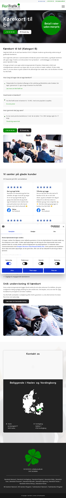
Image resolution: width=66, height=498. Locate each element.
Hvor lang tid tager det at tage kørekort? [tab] (17, 78)
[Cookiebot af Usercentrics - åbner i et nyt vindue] (52, 226)
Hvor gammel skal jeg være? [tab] (13, 110)
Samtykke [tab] (11, 231)
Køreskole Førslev (41, 483)
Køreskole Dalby (49, 479)
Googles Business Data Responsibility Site (30, 246)
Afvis (12, 270)
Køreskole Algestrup (42, 481)
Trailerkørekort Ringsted (55, 487)
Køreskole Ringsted (37, 479)
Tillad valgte (33, 270)
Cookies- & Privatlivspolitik (39, 495)
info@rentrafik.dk (37, 469)
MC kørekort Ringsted (24, 487)
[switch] (24, 263)
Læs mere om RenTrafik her (14, 88)
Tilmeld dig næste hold (13, 121)
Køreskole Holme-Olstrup (27, 483)
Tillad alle (54, 270)
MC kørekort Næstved (10, 487)
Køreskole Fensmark (16, 481)
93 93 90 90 (27, 469)
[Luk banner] (63, 226)
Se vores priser (10, 104)
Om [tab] (54, 231)
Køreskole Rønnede (29, 481)
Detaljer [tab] (33, 231)
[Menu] (62, 6)
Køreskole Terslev (54, 481)
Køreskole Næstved (10, 479)
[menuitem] (41, 1)
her (20, 255)
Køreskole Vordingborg (24, 479)
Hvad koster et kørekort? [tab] (12, 95)
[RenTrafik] (11, 6)
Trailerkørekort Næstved (39, 487)
